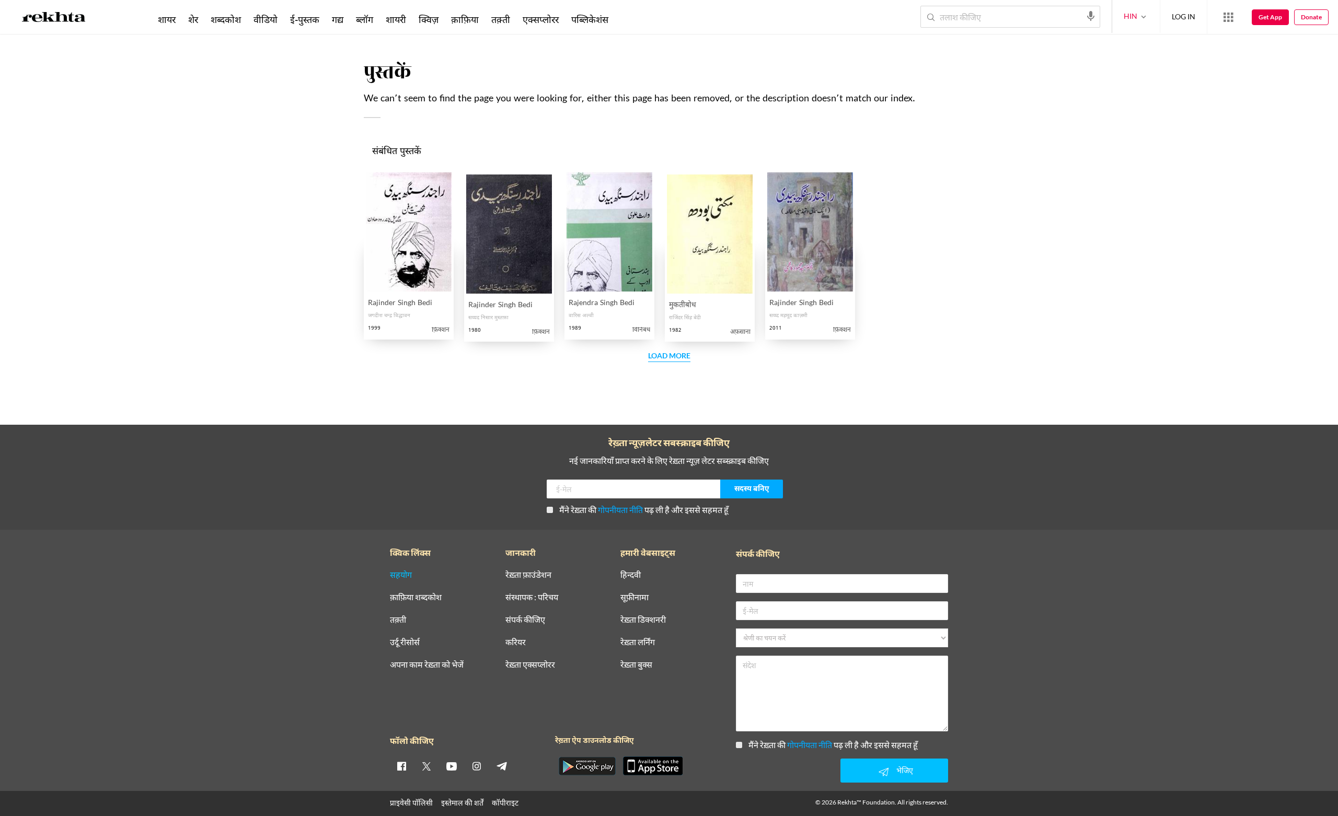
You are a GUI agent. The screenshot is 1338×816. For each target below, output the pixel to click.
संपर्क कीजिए (525, 619)
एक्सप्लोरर (541, 19)
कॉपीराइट (505, 802)
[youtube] (451, 765)
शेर (193, 19)
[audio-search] (1090, 16)
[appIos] (653, 765)
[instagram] (476, 765)
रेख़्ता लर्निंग (637, 642)
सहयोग (401, 574)
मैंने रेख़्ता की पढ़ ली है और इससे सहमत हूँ (644, 510)
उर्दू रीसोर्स (405, 642)
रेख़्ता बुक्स (636, 664)
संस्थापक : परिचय (531, 597)
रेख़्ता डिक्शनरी (643, 619)
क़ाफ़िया (465, 19)
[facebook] (401, 765)
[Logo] (54, 18)
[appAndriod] (587, 765)
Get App (1270, 17)
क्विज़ (429, 19)
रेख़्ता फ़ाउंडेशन (528, 574)
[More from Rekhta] (1228, 17)
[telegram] (501, 765)
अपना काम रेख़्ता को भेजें (427, 664)
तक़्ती (500, 19)
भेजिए (904, 770)
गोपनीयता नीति (620, 510)
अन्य (628, 19)
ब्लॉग (364, 19)
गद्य (337, 19)
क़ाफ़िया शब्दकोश (416, 597)
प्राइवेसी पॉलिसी (411, 802)
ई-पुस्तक (304, 19)
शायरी (396, 19)
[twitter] (426, 765)
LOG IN (1183, 16)
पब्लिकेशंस (589, 19)
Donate (1311, 17)
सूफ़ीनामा (634, 597)
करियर (515, 642)
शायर (167, 19)
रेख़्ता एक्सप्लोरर (530, 664)
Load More (669, 356)
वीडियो (265, 19)
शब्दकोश (226, 19)
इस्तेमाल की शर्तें (462, 802)
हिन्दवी (630, 574)
